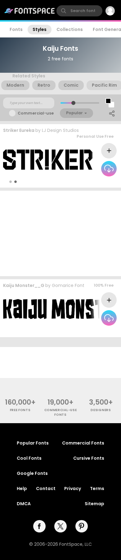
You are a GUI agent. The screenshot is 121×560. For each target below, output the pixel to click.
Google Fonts (32, 473)
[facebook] (39, 526)
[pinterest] (81, 526)
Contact (46, 488)
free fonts (20, 410)
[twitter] (60, 526)
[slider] (73, 103)
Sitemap (94, 504)
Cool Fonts (29, 458)
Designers (101, 410)
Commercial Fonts (83, 443)
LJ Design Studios (60, 130)
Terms (97, 488)
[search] (79, 10)
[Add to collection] (109, 150)
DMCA (24, 504)
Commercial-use (36, 113)
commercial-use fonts (60, 412)
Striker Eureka (18, 130)
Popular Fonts (33, 443)
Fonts (16, 29)
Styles (40, 29)
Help (22, 488)
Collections (69, 29)
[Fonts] (29, 10)
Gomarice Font (68, 285)
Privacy (72, 488)
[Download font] (109, 168)
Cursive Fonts (88, 458)
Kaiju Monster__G (23, 285)
